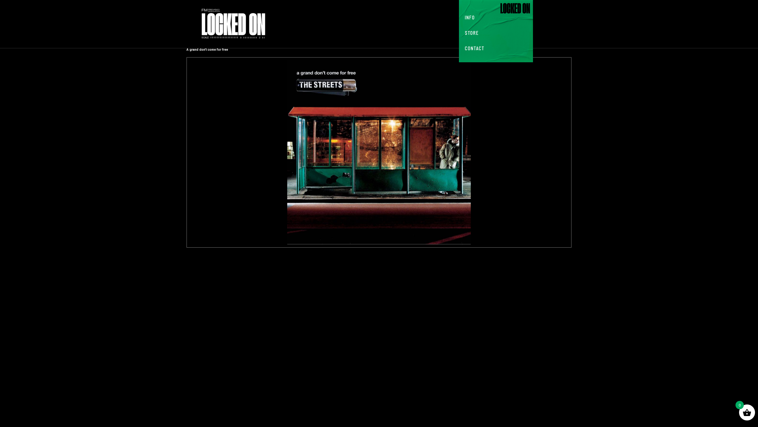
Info (470, 17)
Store (472, 32)
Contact (474, 48)
